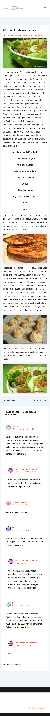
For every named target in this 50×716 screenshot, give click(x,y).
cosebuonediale (19, 502)
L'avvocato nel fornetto (26, 469)
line (14, 528)
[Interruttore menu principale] (44, 8)
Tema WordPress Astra (37, 708)
